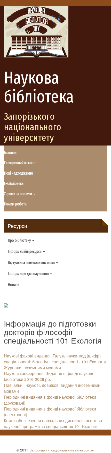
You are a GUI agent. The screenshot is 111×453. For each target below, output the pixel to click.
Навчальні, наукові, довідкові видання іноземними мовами (52, 388)
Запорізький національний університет (61, 449)
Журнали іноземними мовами (32, 368)
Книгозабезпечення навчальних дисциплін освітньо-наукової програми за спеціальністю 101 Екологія (53, 423)
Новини (13, 284)
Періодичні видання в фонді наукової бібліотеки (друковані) (50, 400)
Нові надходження (18, 173)
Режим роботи (15, 204)
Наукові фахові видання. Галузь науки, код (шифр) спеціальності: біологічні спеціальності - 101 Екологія (55, 359)
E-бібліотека (13, 183)
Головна (10, 152)
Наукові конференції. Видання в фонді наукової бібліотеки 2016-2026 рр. (50, 376)
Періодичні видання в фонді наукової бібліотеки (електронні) (50, 412)
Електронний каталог (20, 162)
